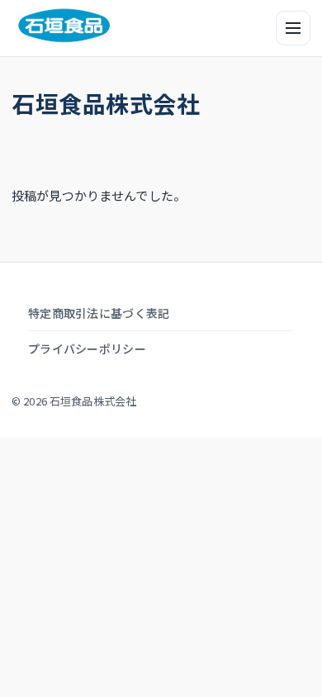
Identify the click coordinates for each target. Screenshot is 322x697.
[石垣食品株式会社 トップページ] (64, 25)
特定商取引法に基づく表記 (98, 313)
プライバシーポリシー (87, 348)
